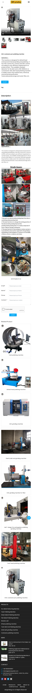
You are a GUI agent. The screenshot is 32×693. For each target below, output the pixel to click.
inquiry (5, 82)
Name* (3, 290)
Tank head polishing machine (16, 563)
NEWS (19, 685)
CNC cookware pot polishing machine (16, 598)
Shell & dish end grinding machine (16, 458)
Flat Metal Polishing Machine (9, 618)
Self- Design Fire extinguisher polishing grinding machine (16, 528)
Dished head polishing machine (16, 389)
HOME (4, 685)
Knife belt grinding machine (9, 630)
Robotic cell (4, 621)
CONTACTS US (13, 687)
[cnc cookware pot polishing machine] (16, 114)
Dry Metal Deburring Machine (10, 609)
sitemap (22, 687)
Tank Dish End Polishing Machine (11, 627)
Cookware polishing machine (10, 633)
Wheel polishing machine (8, 624)
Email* (3, 286)
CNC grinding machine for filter (16, 493)
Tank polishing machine (16, 355)
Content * (4, 300)
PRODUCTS (12, 685)
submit (13, 315)
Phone (3, 295)
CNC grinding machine (16, 424)
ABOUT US (26, 685)
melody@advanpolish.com (10, 671)
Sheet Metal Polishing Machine (10, 615)
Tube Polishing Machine (8, 612)
